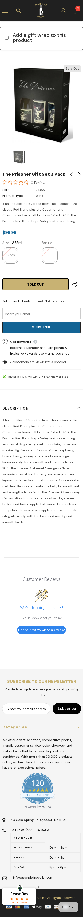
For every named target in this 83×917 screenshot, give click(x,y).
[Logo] (41, 10)
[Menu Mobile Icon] (5, 11)
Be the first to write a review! (41, 630)
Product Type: (13, 196)
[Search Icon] (23, 11)
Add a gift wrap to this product (39, 37)
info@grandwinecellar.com (33, 877)
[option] (41, 104)
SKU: (5, 190)
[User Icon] (63, 10)
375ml (10, 255)
